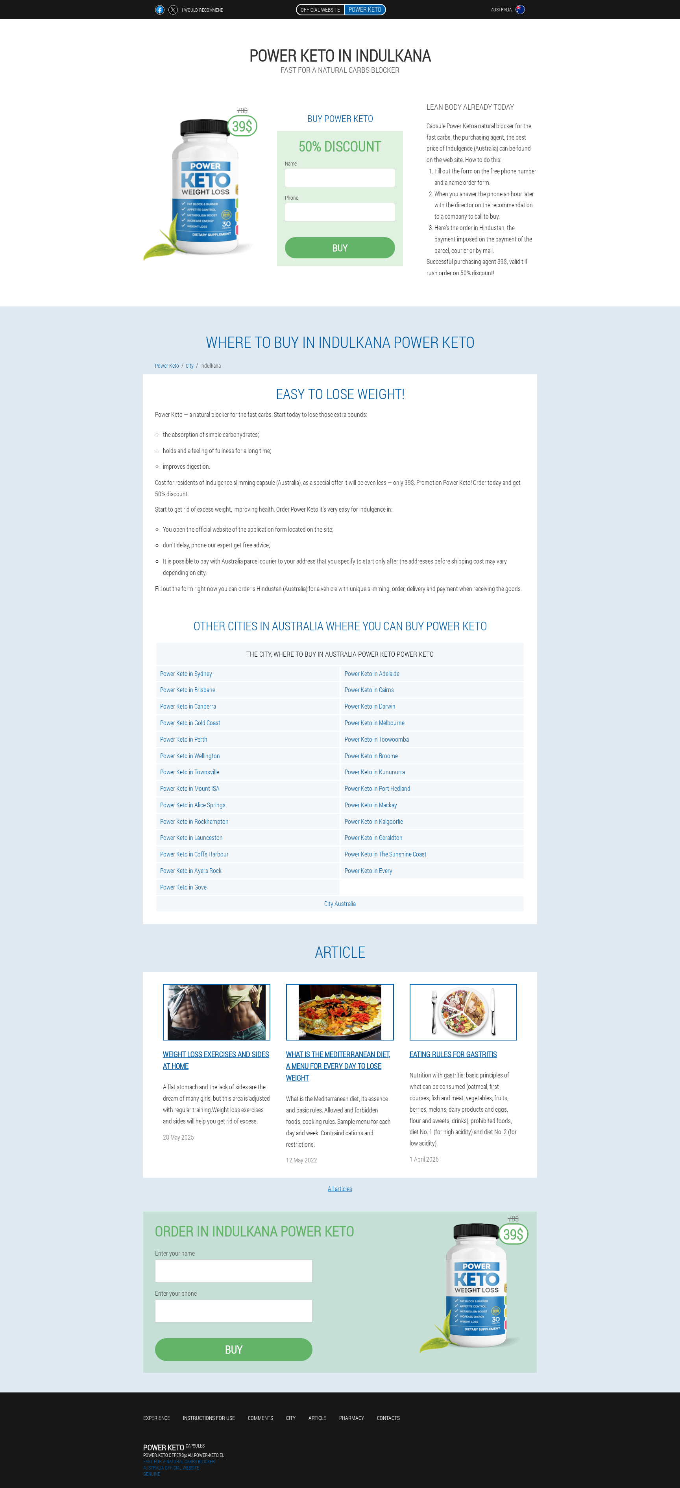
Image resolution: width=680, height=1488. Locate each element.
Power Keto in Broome (371, 755)
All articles (340, 1188)
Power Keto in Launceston (191, 837)
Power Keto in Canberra (188, 706)
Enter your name (175, 1253)
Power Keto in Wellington (190, 755)
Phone (291, 198)
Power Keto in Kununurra (375, 772)
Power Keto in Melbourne (375, 722)
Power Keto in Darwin (370, 706)
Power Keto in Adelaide (372, 673)
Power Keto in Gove (183, 887)
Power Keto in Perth (183, 739)
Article (317, 1418)
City (291, 1418)
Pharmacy (351, 1418)
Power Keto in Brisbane (187, 689)
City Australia (340, 903)
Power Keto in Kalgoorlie (374, 821)
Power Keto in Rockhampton (194, 821)
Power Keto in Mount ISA (190, 788)
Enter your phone (176, 1293)
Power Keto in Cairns (369, 689)
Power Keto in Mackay (371, 805)
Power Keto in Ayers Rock (191, 870)
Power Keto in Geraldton (374, 837)
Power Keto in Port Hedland (377, 788)
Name (291, 163)
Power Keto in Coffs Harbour (194, 854)
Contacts (388, 1418)
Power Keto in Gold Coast (190, 722)
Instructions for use (209, 1418)
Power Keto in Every (368, 870)
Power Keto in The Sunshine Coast (386, 854)
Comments (260, 1418)
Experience (156, 1418)
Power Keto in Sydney (186, 673)
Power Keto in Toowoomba (377, 739)
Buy (340, 247)
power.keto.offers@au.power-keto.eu (184, 1455)
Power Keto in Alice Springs (192, 805)
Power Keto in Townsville (189, 772)
